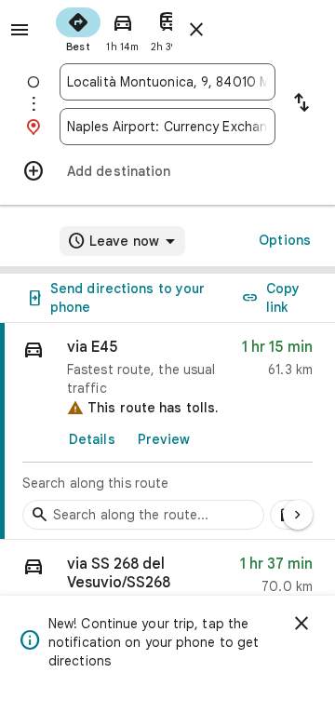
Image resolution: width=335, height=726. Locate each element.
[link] (167, 431)
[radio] (78, 28)
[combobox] (167, 82)
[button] (167, 579)
